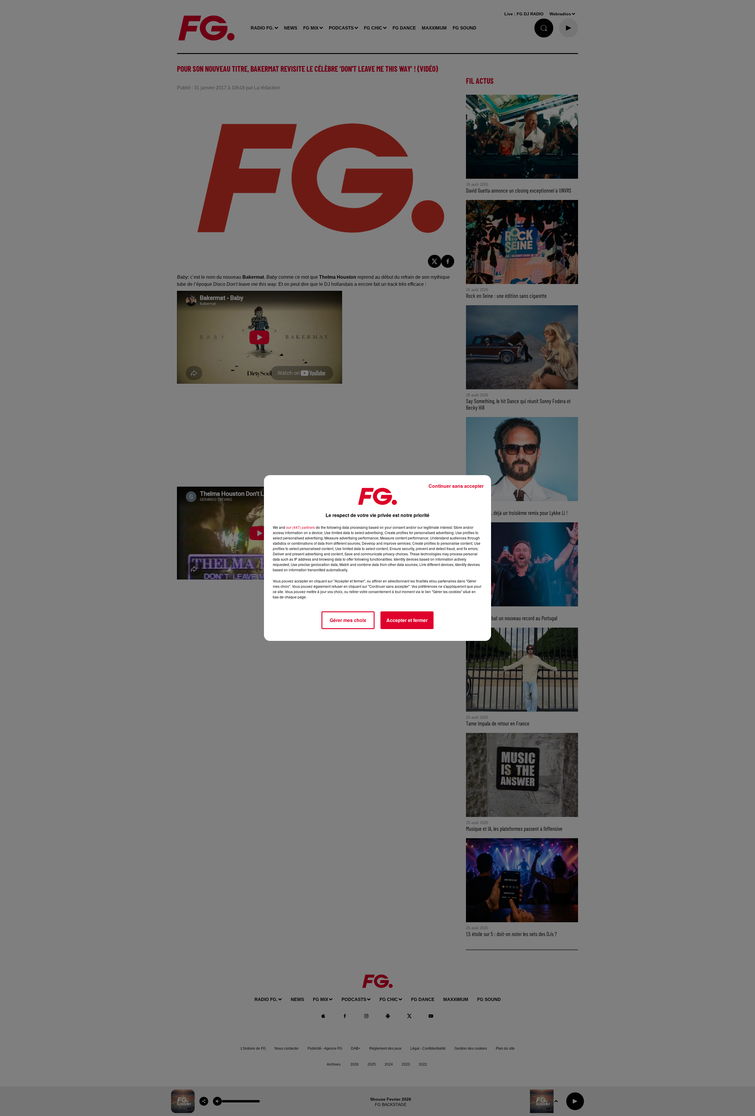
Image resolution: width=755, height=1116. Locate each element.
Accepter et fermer (407, 620)
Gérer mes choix (348, 620)
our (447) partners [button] (300, 527)
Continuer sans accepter (456, 485)
